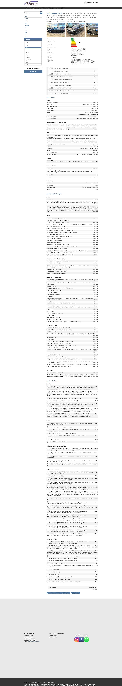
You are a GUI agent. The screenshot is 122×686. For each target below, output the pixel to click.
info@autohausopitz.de (33, 641)
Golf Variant (28, 49)
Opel (26, 30)
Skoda (26, 34)
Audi (26, 16)
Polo (26, 50)
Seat (26, 32)
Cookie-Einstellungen (53, 682)
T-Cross (27, 52)
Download (74, 57)
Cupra (26, 18)
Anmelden (26, 682)
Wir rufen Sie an (66, 593)
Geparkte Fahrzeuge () (33, 68)
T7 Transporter (28, 59)
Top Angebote (33, 8)
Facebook (32, 682)
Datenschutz (44, 682)
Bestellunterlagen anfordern (54, 593)
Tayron (27, 62)
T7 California (28, 55)
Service (56, 8)
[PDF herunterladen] (84, 42)
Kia (25, 27)
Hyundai (27, 25)
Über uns (49, 8)
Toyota (26, 37)
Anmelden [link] (33, 71)
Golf (26, 47)
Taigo (27, 60)
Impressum (37, 682)
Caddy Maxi (28, 45)
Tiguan (27, 64)
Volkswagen (27, 39)
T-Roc (27, 54)
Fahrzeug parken (75, 593)
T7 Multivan (28, 57)
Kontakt (63, 8)
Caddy (27, 42)
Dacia (26, 21)
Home (26, 8)
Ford (26, 23)
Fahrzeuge (40, 8)
